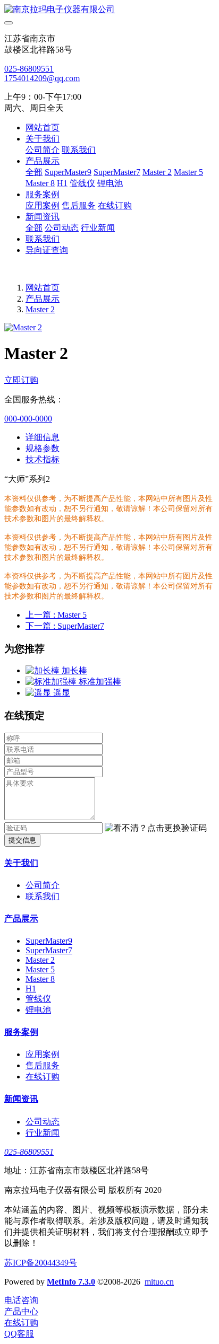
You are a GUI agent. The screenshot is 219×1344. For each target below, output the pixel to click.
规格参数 (43, 448)
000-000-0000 (28, 418)
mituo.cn (159, 1281)
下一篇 (65, 625)
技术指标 (43, 459)
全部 (34, 172)
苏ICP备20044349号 (40, 1262)
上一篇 (56, 614)
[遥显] (39, 692)
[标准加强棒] (52, 681)
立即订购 (21, 379)
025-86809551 (29, 68)
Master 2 (40, 309)
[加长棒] (44, 670)
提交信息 (22, 840)
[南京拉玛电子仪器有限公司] (109, 9)
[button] (156, 828)
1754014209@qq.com (42, 78)
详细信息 (43, 437)
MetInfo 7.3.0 (71, 1281)
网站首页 (43, 127)
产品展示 (43, 298)
